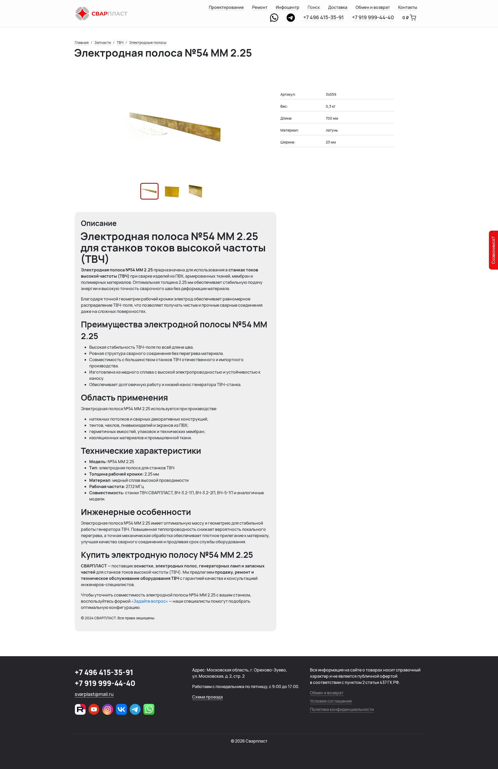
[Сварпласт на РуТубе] (80, 709)
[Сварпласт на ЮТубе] (93, 709)
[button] (149, 191)
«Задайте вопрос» (149, 601)
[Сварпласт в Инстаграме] (107, 709)
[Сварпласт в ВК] (121, 709)
